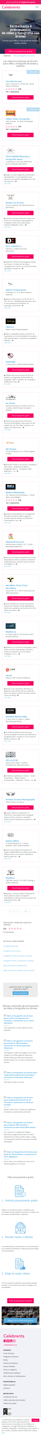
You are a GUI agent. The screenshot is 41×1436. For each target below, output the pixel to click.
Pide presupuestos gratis (20, 51)
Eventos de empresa (10, 1363)
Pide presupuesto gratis (20, 1300)
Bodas (5, 1360)
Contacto (6, 1388)
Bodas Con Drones (15, 202)
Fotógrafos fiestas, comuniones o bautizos (18, 961)
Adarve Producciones (16, 290)
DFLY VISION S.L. (14, 246)
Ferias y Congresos (10, 1370)
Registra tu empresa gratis (20, 1320)
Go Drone (10, 403)
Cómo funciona (8, 1353)
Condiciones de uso (10, 1397)
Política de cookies (10, 1403)
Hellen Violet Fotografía (18, 119)
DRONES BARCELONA (16, 716)
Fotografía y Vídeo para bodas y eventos (17, 956)
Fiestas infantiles (9, 1366)
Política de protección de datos (14, 1400)
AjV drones (11, 449)
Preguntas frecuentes (10, 1357)
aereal (9, 675)
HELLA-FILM (12, 760)
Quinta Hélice (12, 841)
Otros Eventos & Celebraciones (14, 1376)
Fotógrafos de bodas (10, 946)
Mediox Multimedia (15, 492)
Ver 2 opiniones (12, 503)
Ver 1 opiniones (12, 92)
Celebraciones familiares (12, 1373)
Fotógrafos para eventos (12, 951)
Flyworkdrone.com (15, 542)
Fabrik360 (10, 361)
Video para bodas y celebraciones (15, 966)
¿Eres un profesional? (20, 2)
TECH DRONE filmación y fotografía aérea (18, 158)
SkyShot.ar (11, 631)
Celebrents (7, 56)
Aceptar (35, 1420)
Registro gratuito (9, 1385)
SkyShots (10, 878)
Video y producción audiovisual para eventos (19, 970)
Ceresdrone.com (14, 81)
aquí (3, 1433)
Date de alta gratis (20, 993)
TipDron (10, 327)
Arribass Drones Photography (20, 799)
